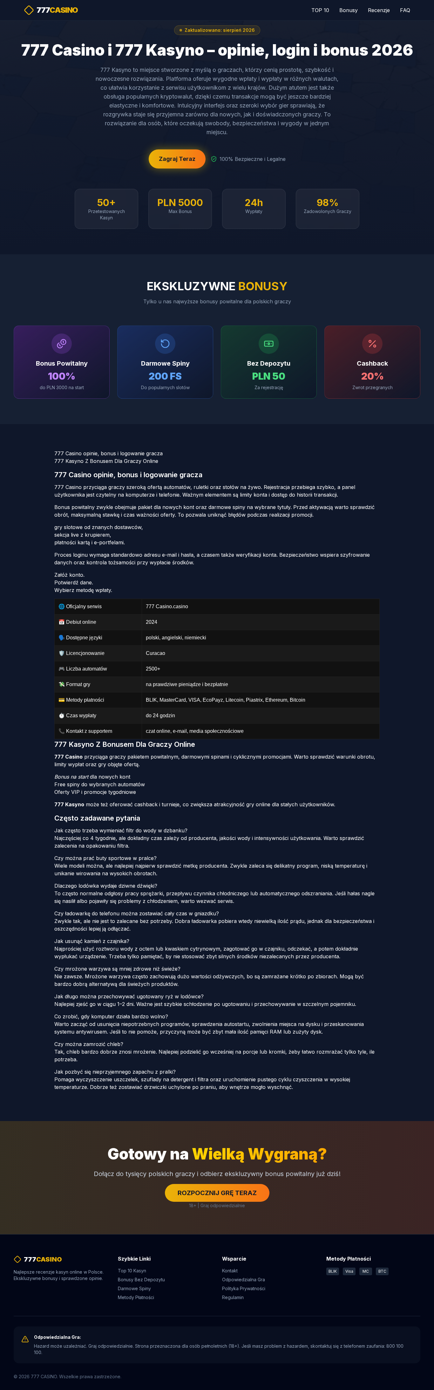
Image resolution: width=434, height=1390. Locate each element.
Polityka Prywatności (243, 1288)
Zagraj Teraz (177, 158)
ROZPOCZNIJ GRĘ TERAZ (217, 1193)
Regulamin (233, 1297)
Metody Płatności (136, 1297)
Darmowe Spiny (134, 1288)
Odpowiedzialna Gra (243, 1279)
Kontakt (230, 1270)
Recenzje (379, 10)
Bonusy (348, 10)
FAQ (405, 10)
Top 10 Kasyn (132, 1270)
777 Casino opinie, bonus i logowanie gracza (108, 453)
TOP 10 (320, 10)
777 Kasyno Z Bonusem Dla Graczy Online (106, 461)
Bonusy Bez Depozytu (141, 1279)
